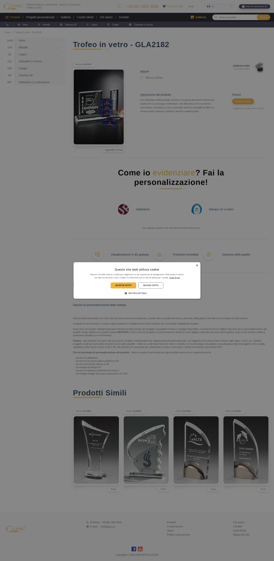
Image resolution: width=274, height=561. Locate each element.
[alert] (137, 280)
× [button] (197, 265)
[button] (137, 293)
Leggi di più (174, 277)
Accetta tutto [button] (123, 285)
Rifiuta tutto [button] (150, 285)
